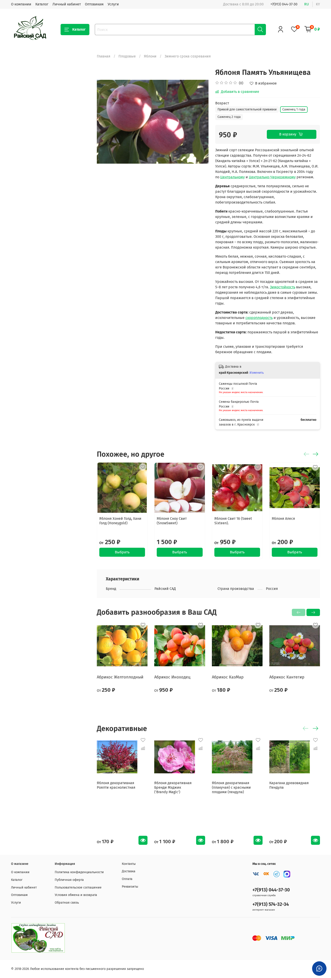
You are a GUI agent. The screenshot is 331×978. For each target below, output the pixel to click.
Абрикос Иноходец (172, 677)
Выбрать (122, 552)
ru (306, 4)
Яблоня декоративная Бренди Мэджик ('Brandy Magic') (173, 787)
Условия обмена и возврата (76, 895)
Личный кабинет (66, 4)
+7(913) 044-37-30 (283, 4)
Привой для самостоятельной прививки (247, 109)
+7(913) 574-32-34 (270, 904)
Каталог (41, 4)
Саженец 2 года (229, 117)
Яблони (150, 56)
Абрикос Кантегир (286, 677)
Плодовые (127, 56)
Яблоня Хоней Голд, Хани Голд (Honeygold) (120, 521)
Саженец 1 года (293, 109)
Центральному (232, 177)
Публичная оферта (69, 880)
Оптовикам (94, 4)
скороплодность (259, 318)
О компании (21, 4)
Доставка (128, 871)
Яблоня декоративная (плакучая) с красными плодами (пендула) (231, 787)
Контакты (129, 864)
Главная (103, 56)
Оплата (127, 879)
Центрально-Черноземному (272, 177)
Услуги (113, 4)
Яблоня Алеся (283, 519)
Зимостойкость (282, 287)
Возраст (222, 103)
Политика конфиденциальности (79, 872)
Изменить (256, 373)
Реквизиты (130, 887)
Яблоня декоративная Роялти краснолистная (116, 785)
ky (318, 4)
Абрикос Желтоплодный (120, 677)
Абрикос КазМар (228, 677)
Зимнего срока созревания (188, 56)
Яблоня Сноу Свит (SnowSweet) (172, 521)
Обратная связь (67, 903)
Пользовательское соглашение (78, 887)
